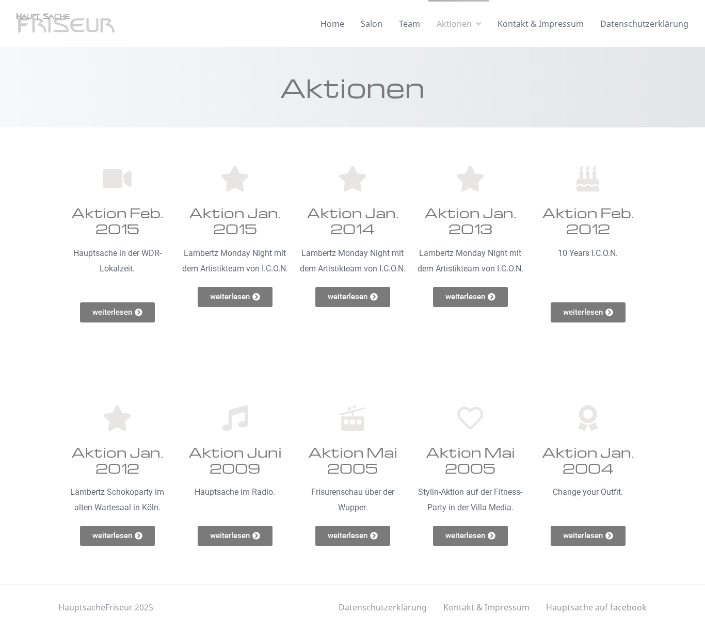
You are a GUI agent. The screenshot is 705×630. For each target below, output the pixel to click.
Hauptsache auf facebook (596, 607)
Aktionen (454, 23)
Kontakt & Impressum (541, 23)
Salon (371, 23)
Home (332, 23)
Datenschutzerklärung (644, 23)
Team (409, 23)
